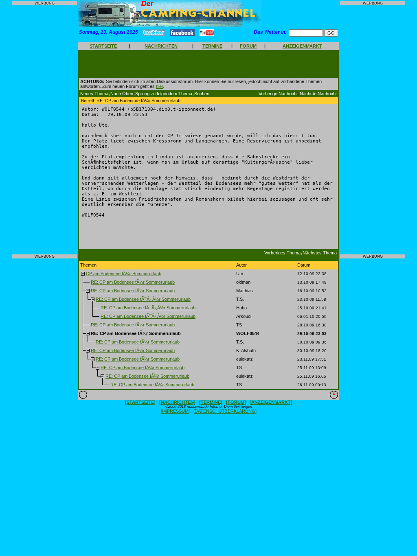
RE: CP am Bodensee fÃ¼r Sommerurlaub (133, 282)
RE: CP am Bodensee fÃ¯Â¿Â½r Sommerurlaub (143, 299)
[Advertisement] (44, 130)
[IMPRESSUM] (175, 411)
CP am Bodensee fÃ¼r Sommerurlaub (123, 273)
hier (159, 86)
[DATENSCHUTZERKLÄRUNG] (225, 411)
